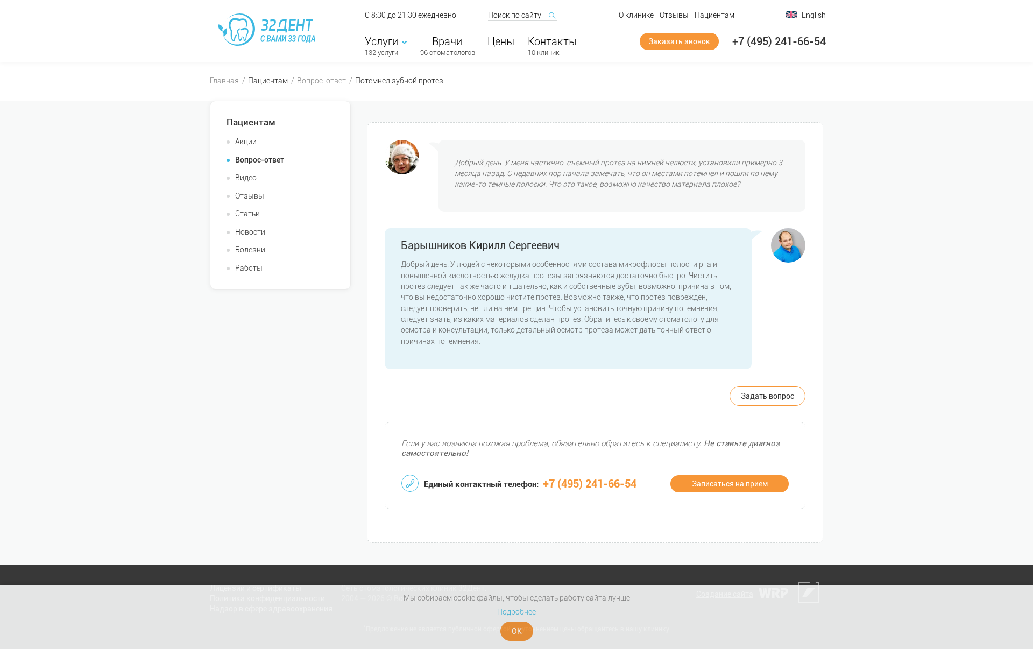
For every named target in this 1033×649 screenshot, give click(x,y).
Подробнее (516, 612)
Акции (246, 141)
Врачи (447, 41)
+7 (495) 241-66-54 (779, 41)
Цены (500, 41)
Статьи (247, 213)
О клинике (636, 15)
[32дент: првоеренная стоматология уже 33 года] (268, 29)
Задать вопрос (767, 396)
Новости (250, 232)
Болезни (250, 249)
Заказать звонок (679, 41)
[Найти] (551, 15)
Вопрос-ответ (321, 80)
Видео (246, 177)
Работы (249, 268)
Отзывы (674, 15)
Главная (224, 80)
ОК (517, 631)
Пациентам (714, 15)
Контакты (552, 41)
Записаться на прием (730, 483)
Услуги (381, 41)
